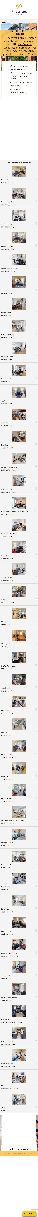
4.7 (11, 315)
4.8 (17, 956)
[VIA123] (19, 1099)
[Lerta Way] (19, 900)
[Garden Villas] (19, 171)
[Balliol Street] (19, 1011)
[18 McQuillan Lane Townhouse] (19, 812)
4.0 (12, 536)
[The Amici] (19, 282)
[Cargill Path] (19, 679)
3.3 (21, 1022)
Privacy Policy (31, 1153)
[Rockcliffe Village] (19, 746)
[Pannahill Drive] (19, 237)
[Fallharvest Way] (19, 193)
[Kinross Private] (19, 304)
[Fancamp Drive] (19, 834)
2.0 (12, 978)
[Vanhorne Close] (19, 215)
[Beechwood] (19, 702)
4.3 (11, 382)
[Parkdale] (19, 436)
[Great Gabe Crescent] (19, 525)
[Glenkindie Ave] (19, 856)
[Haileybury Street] (19, 1055)
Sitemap (22, 1153)
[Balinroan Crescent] (19, 724)
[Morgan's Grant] (19, 348)
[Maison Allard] (19, 613)
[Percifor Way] (19, 922)
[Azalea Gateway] (19, 569)
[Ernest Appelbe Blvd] (19, 989)
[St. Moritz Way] (19, 547)
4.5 (11, 625)
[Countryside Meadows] (19, 260)
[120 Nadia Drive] (19, 481)
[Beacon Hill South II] (19, 790)
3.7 (11, 691)
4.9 (11, 757)
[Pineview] (19, 768)
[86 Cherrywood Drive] (19, 458)
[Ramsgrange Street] (19, 1033)
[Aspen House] (19, 414)
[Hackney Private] (19, 326)
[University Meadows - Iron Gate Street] (19, 503)
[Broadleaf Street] (19, 878)
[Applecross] (19, 392)
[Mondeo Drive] (19, 1077)
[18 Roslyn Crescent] (19, 635)
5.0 (15, 183)
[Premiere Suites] (19, 9)
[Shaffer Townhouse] (19, 657)
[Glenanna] (19, 591)
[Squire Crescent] (19, 967)
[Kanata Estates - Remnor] (19, 370)
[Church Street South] (19, 945)
